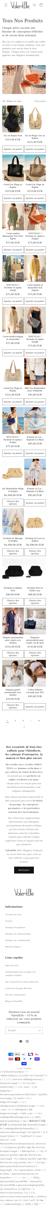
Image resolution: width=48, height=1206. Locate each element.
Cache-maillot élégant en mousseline (13, 337)
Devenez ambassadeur (15, 994)
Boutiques (24, 870)
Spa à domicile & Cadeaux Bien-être (22, 982)
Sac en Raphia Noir (13, 135)
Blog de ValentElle (13, 1001)
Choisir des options (13, 502)
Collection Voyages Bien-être (18, 988)
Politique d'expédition (15, 927)
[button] (6, 5)
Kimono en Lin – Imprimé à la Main (35, 438)
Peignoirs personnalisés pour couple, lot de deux (35, 640)
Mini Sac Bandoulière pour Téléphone (35, 389)
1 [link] (7, 720)
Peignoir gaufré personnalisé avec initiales (13, 692)
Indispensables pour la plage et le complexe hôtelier (20, 974)
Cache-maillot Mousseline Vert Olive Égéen (13, 236)
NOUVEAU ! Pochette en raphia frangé (13, 287)
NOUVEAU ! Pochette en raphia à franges (35, 236)
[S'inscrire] (39, 1030)
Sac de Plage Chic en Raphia (35, 136)
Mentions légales (13, 946)
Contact (8, 921)
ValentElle (27, 1068)
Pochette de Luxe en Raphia (35, 539)
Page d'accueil (11, 965)
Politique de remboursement (18, 934)
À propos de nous (13, 914)
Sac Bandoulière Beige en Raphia (13, 489)
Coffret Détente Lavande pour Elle (35, 691)
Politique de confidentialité (17, 940)
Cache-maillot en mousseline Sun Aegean (35, 287)
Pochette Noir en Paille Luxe (35, 589)
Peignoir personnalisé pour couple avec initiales (13, 640)
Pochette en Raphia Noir (13, 589)
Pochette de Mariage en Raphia (13, 539)
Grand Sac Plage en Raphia (13, 185)
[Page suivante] (24, 727)
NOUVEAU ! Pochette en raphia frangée (35, 339)
